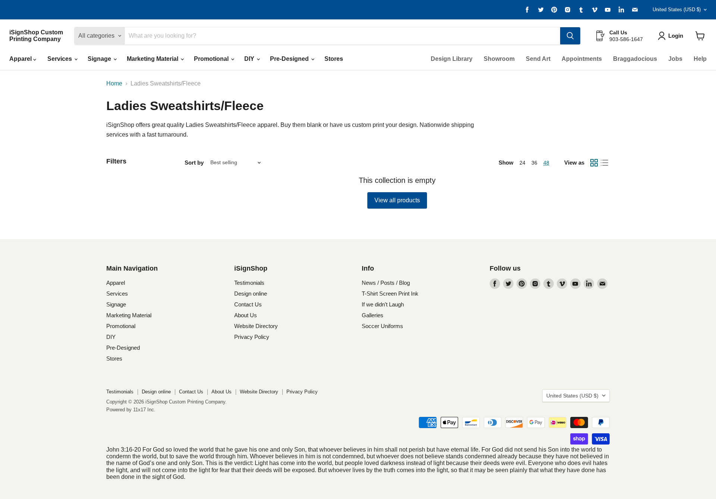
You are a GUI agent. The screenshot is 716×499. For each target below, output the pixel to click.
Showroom (499, 59)
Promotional (212, 59)
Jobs (675, 59)
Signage (100, 59)
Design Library (451, 59)
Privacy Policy (251, 337)
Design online (250, 293)
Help (700, 59)
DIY (250, 59)
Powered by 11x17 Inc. (131, 409)
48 (546, 163)
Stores (333, 59)
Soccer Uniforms (382, 326)
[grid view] (594, 163)
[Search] (570, 35)
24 (522, 163)
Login (675, 35)
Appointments (582, 59)
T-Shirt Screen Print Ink (390, 293)
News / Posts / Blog (386, 283)
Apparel (21, 59)
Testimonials (249, 283)
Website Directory (256, 326)
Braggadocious (635, 59)
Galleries (372, 315)
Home (114, 83)
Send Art (538, 59)
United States (677, 9)
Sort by (194, 162)
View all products (397, 200)
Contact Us (248, 304)
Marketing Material (153, 59)
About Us (245, 315)
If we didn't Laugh (383, 304)
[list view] (604, 163)
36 (534, 163)
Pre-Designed (290, 59)
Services (60, 59)
